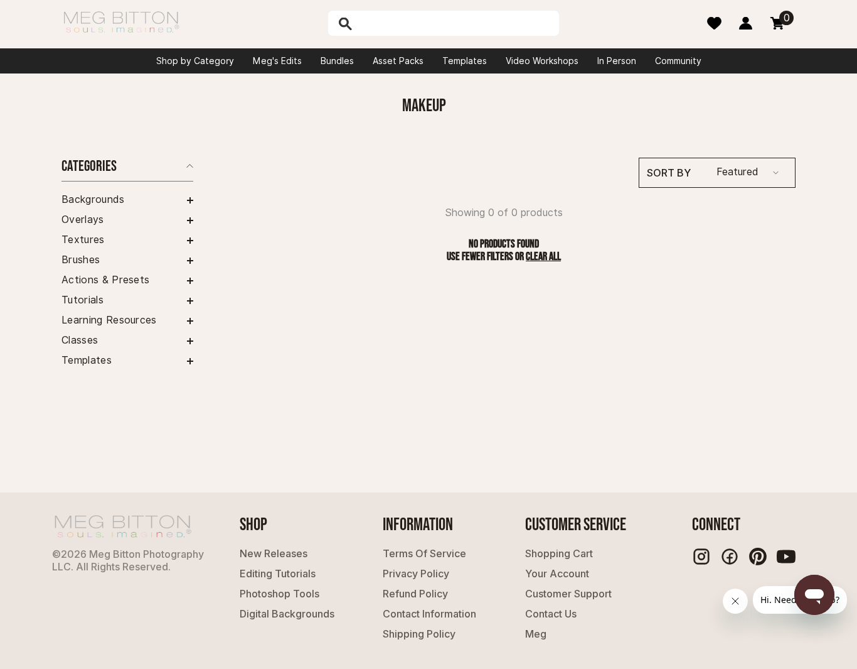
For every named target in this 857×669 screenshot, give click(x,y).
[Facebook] (729, 556)
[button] (127, 200)
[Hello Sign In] (745, 23)
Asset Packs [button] (398, 61)
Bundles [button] (337, 61)
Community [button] (678, 61)
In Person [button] (616, 61)
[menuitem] (127, 200)
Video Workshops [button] (542, 61)
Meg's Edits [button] (277, 61)
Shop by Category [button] (195, 61)
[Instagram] (701, 556)
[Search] (377, 23)
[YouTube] (786, 556)
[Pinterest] (757, 556)
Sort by (669, 172)
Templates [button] (464, 61)
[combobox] (457, 23)
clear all (543, 257)
